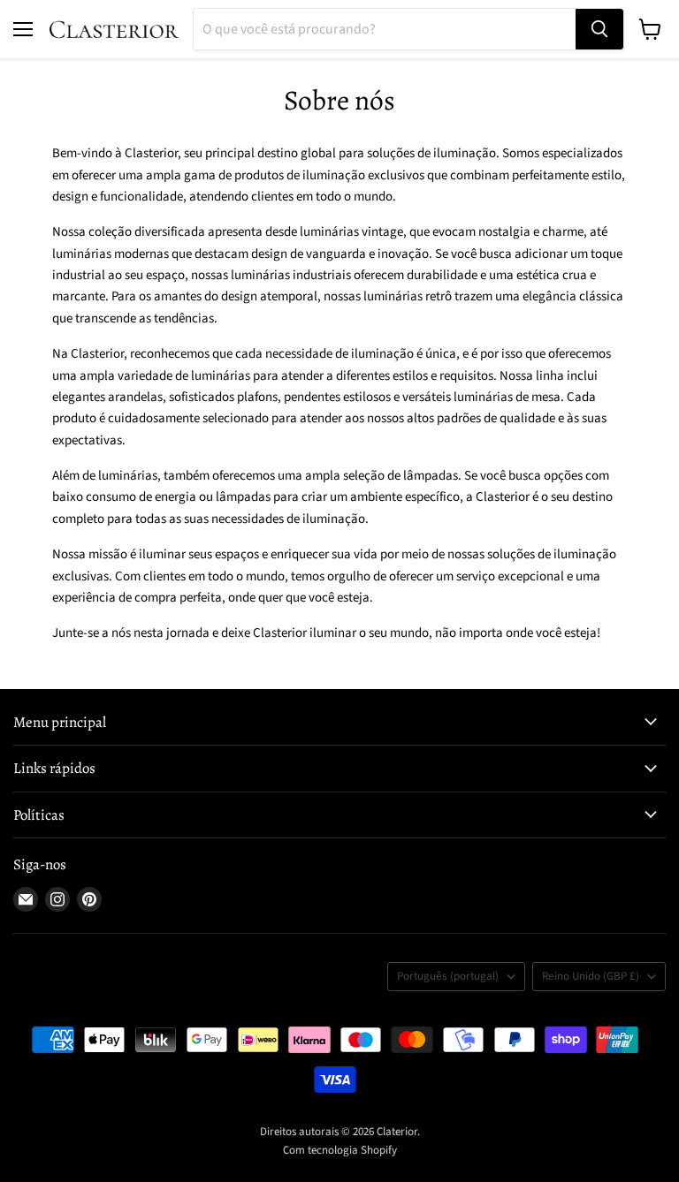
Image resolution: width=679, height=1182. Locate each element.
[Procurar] (599, 29)
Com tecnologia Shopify (340, 1150)
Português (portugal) (448, 976)
